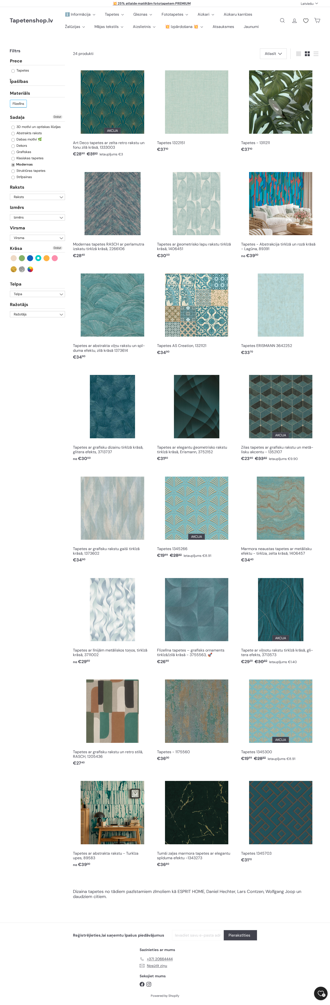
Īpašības (19, 82)
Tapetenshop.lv (31, 20)
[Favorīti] (306, 20)
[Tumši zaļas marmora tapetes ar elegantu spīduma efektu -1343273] (196, 822)
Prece (16, 61)
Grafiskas (23, 152)
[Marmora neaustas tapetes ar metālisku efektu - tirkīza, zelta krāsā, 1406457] (280, 518)
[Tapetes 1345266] (196, 516)
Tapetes (112, 14)
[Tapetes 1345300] (280, 719)
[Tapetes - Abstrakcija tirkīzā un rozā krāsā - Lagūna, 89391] (280, 213)
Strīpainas (23, 177)
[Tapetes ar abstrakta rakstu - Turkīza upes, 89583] (112, 822)
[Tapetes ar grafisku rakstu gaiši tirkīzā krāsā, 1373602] (112, 518)
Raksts (17, 187)
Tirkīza (38, 258)
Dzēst (57, 117)
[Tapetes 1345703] (280, 820)
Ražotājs (19, 304)
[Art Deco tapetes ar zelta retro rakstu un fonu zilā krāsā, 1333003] (112, 112)
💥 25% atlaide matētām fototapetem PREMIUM (152, 3)
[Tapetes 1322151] (196, 110)
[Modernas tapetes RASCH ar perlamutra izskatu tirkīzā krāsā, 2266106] (112, 213)
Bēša (14, 258)
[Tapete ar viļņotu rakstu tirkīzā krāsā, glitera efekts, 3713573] (280, 619)
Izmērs (17, 208)
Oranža (46, 258)
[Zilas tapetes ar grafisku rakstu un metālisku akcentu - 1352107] (280, 416)
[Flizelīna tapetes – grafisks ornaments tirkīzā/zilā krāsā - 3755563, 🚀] (196, 619)
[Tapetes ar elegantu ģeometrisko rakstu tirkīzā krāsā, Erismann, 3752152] (196, 416)
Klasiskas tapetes (29, 158)
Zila (30, 258)
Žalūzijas (73, 26)
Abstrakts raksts (28, 133)
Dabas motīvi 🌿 (28, 139)
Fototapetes (173, 14)
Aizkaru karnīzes (238, 14)
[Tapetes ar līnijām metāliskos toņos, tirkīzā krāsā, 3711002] (112, 619)
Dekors (21, 145)
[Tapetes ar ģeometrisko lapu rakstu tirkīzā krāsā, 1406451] (196, 213)
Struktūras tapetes (30, 170)
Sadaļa (17, 117)
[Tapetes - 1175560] (196, 719)
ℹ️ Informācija (78, 14)
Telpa (16, 284)
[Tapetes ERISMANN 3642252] (280, 313)
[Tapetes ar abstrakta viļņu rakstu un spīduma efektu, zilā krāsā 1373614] (112, 315)
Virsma (17, 228)
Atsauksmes (223, 26)
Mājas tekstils (107, 26)
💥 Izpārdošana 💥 (182, 26)
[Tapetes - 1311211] (280, 110)
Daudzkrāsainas (30, 269)
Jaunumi (251, 26)
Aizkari (204, 14)
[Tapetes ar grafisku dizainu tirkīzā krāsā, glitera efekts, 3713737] (112, 416)
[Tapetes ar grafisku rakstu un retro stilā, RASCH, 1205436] (112, 721)
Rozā (55, 258)
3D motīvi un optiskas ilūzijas (38, 127)
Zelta (14, 269)
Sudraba (22, 269)
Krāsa (16, 248)
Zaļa (22, 258)
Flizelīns (18, 104)
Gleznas (140, 14)
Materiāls (20, 93)
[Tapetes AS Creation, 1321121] (196, 313)
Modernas (24, 164)
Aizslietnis (142, 26)
